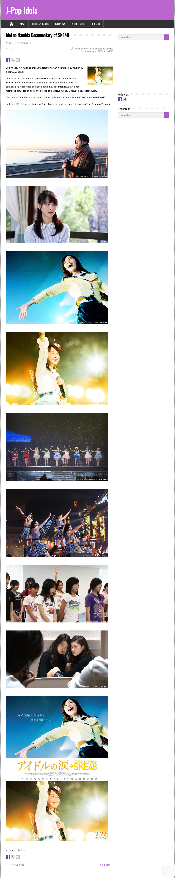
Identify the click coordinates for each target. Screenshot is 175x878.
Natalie (22, 850)
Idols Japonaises (40, 24)
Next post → (106, 864)
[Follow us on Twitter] (125, 99)
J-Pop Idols (21, 10)
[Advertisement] (143, 65)
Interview (60, 24)
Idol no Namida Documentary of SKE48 (97, 50)
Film (11, 49)
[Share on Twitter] (13, 60)
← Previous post (15, 864)
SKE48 (109, 51)
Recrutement (78, 24)
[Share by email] (18, 60)
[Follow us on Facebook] (120, 99)
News (22, 24)
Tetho (11, 43)
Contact (95, 24)
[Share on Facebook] (8, 60)
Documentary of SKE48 (85, 48)
